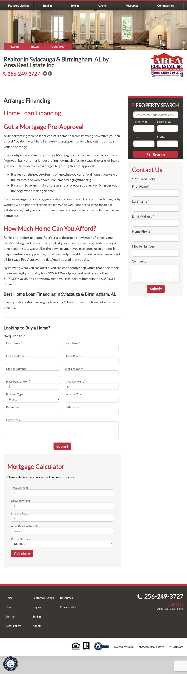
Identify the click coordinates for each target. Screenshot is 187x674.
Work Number (74, 368)
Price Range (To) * (76, 381)
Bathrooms (72, 407)
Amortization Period (24, 526)
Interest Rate (19, 513)
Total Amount (19, 487)
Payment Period (21, 539)
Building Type (14, 394)
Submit (62, 446)
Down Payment (20, 500)
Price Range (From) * (19, 381)
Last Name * (72, 343)
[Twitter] (45, 73)
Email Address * (16, 356)
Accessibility (13, 625)
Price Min (140, 122)
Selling (75, 5)
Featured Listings (18, 5)
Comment (139, 261)
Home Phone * (74, 356)
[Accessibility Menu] (10, 664)
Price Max (164, 122)
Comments (13, 420)
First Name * (14, 343)
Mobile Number (16, 368)
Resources (131, 5)
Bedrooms (12, 407)
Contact (58, 46)
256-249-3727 (24, 74)
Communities (165, 5)
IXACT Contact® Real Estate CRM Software (155, 646)
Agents (102, 5)
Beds (137, 137)
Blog (35, 46)
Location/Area (74, 394)
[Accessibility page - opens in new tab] (103, 648)
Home (14, 46)
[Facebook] (50, 73)
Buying (47, 5)
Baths (161, 137)
